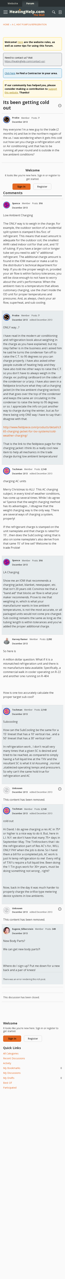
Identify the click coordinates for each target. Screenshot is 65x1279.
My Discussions (12, 1072)
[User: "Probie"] (6, 119)
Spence (16, 203)
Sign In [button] (21, 186)
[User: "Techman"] (6, 470)
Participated (9, 1087)
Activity (7, 1063)
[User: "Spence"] (6, 205)
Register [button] (42, 186)
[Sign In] (60, 12)
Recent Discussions (14, 1058)
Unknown (17, 788)
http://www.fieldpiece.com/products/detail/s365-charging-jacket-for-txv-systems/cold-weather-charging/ (32, 431)
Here (20, 42)
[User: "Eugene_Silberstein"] (6, 930)
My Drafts (32, 1078)
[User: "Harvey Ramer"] (6, 640)
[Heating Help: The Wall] (27, 12)
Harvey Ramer (20, 639)
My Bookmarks (32, 1068)
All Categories (11, 1053)
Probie (15, 117)
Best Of (7, 1082)
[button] (60, 106)
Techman (17, 469)
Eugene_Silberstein (22, 929)
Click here (10, 73)
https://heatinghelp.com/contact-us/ (25, 61)
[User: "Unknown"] (6, 790)
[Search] (54, 12)
